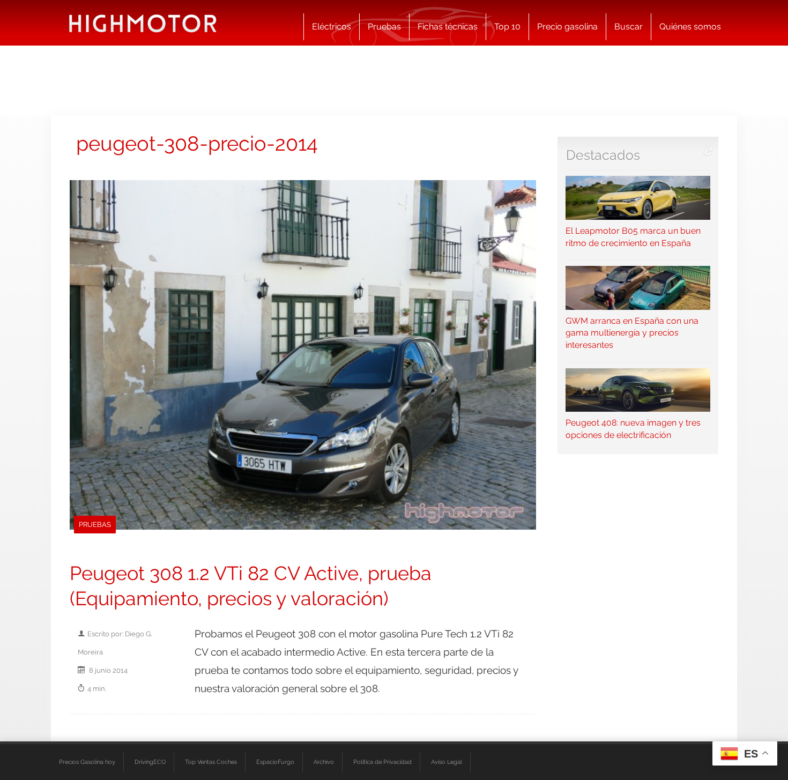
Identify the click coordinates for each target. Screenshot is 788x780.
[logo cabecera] (143, 22)
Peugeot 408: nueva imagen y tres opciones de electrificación (633, 429)
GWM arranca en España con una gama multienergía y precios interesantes (632, 333)
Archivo (324, 762)
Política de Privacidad (382, 762)
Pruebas (384, 26)
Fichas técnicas (448, 26)
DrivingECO (150, 762)
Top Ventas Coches (211, 762)
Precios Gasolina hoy (87, 762)
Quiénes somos (690, 26)
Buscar (628, 26)
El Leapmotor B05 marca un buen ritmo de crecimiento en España (633, 237)
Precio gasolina (567, 26)
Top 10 (507, 26)
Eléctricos (331, 26)
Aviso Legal (446, 762)
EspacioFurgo (275, 762)
